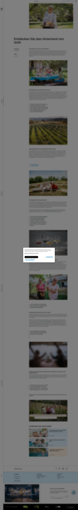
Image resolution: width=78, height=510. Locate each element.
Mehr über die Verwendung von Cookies (31, 253)
